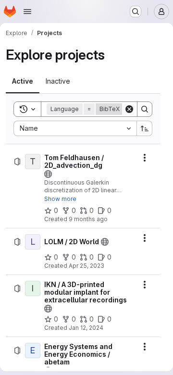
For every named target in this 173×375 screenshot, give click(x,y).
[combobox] (74, 128)
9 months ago (88, 219)
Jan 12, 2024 (86, 327)
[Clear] (129, 109)
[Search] (144, 109)
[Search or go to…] (135, 11)
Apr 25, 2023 (86, 265)
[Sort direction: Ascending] (144, 128)
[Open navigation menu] (27, 11)
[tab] (22, 81)
